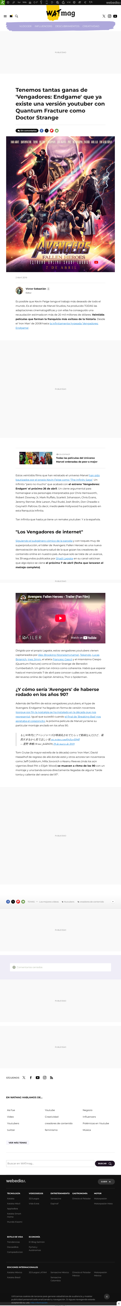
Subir (104, 1181)
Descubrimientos (67, 26)
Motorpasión (100, 1198)
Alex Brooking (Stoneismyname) (58, 654)
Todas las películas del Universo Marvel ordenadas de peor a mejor (76, 459)
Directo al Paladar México (81, 1274)
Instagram (109, 16)
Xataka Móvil (13, 1203)
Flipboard (52, 131)
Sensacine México (60, 1272)
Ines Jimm (34, 659)
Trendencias (13, 1242)
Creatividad (91, 26)
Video (10, 1116)
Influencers (43, 26)
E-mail (57, 131)
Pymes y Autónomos (35, 1248)
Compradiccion (15, 1252)
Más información (39, 1302)
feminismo (51, 1129)
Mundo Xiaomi (14, 1222)
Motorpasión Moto (103, 1203)
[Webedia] (16, 1181)
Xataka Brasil (13, 1277)
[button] (37, 289)
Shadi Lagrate (64, 558)
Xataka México (14, 1272)
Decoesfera (12, 1247)
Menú (5, 16)
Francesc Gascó (62, 659)
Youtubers (69, 901)
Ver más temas (18, 1142)
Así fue (11, 1110)
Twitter (104, 16)
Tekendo (85, 654)
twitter (11, 1129)
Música (87, 1129)
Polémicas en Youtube (96, 1123)
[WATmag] (60, 13)
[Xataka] (2, 2)
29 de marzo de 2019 (64, 743)
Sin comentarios (28, 130)
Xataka (10, 1198)
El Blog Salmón (37, 1242)
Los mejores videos (49, 901)
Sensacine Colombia (56, 1279)
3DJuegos (34, 1198)
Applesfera (12, 1208)
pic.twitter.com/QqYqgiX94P (65, 739)
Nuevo (11, 16)
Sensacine (56, 1198)
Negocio (87, 1110)
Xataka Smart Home (14, 1215)
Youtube (115, 16)
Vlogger (25, 26)
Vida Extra (34, 1203)
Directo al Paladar (81, 1198)
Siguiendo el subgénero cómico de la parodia (44, 540)
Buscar (16, 16)
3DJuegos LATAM (38, 1272)
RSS (51, 1077)
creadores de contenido (92, 901)
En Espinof (64, 454)
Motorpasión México (100, 1274)
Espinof (54, 1203)
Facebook (41, 131)
